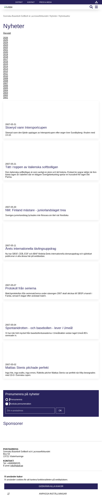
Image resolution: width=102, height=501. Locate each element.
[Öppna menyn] (96, 7)
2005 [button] (5, 88)
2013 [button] (5, 69)
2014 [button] (5, 66)
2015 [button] (5, 64)
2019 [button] (5, 54)
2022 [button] (5, 47)
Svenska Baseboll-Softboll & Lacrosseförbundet (25, 16)
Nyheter (53, 16)
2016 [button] (5, 62)
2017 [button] (5, 59)
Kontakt (31, 2)
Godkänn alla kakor (51, 486)
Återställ (7, 33)
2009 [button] (5, 78)
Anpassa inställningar (53, 494)
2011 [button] (5, 74)
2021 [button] (5, 50)
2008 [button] (5, 81)
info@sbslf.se (16, 466)
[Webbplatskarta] (96, 2)
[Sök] (91, 7)
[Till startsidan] (8, 7)
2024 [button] (5, 42)
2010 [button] (5, 76)
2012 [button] (5, 71)
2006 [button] (5, 86)
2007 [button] (5, 83)
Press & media (45, 2)
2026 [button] (5, 38)
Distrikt (19, 2)
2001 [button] (5, 97)
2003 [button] (5, 93)
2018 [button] (5, 57)
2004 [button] (5, 90)
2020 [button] (5, 52)
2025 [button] (5, 40)
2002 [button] (5, 95)
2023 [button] (5, 45)
